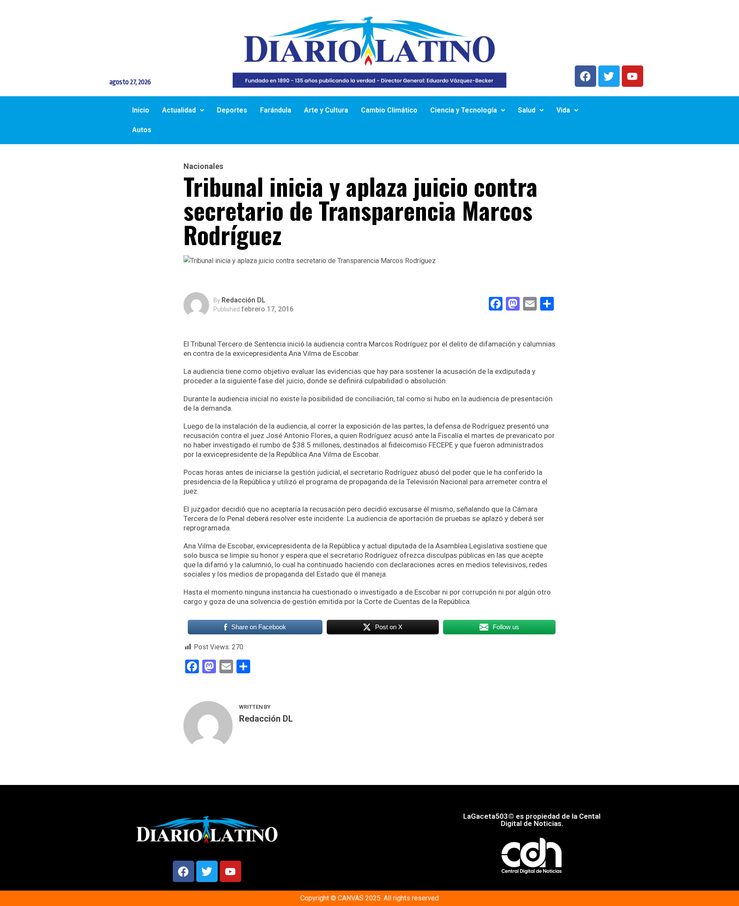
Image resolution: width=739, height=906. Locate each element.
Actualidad (179, 110)
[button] (183, 110)
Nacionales (203, 166)
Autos (141, 130)
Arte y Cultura (326, 110)
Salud (526, 110)
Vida (563, 110)
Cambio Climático (389, 110)
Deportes (232, 110)
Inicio (140, 110)
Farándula (275, 110)
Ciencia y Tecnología (463, 110)
